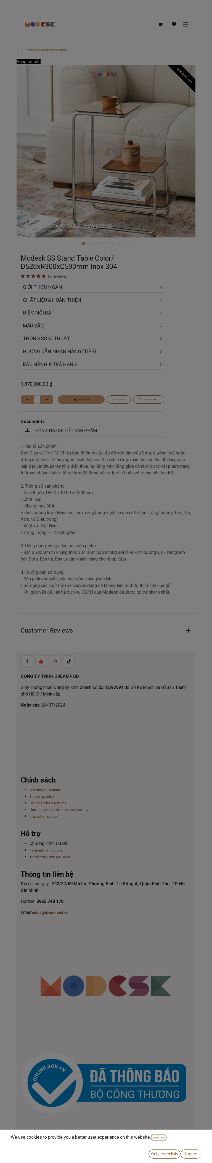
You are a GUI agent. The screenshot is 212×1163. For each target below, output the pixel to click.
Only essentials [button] (164, 1154)
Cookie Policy (158, 1137)
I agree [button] (191, 1154)
